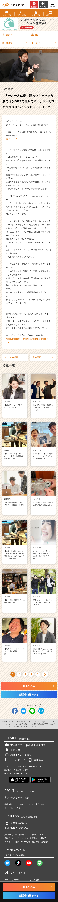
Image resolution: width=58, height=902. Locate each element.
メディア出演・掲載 (37, 804)
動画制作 (35, 842)
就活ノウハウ (9, 766)
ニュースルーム (20, 804)
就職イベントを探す (21, 755)
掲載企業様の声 (10, 835)
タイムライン (17, 759)
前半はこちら (12, 139)
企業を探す (16, 750)
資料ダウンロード (11, 838)
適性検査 (38, 759)
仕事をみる (29, 686)
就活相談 (8, 770)
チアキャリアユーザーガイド (16, 774)
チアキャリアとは (19, 797)
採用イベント (24, 835)
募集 (45, 34)
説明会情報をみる (29, 694)
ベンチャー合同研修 (29, 838)
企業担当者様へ (18, 823)
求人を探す (16, 745)
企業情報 (16, 42)
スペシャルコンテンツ (37, 766)
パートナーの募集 (32, 880)
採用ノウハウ (37, 835)
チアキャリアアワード (13, 880)
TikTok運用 (25, 842)
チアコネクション (11, 842)
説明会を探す (38, 745)
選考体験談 (21, 766)
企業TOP (16, 34)
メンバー (45, 42)
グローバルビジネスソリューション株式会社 (28, 722)
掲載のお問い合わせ (21, 828)
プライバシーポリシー (13, 808)
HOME (4, 722)
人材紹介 (42, 838)
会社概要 (8, 804)
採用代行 (44, 842)
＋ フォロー (27, 27)
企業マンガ (27, 770)
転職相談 (17, 770)
